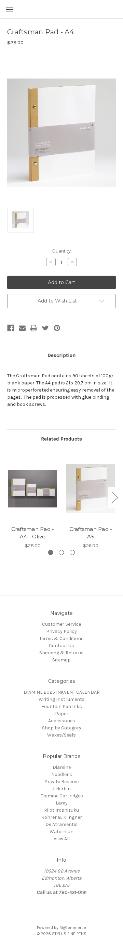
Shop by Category (61, 728)
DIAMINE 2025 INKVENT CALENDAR (62, 692)
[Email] (22, 328)
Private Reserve (61, 781)
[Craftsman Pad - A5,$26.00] (90, 488)
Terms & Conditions (61, 638)
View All (62, 839)
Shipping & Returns (61, 653)
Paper (61, 713)
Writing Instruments (62, 699)
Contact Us (61, 646)
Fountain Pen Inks (61, 706)
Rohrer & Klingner (61, 817)
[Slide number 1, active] (50, 552)
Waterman (61, 831)
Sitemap (61, 660)
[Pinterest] (57, 328)
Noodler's (61, 774)
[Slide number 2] (61, 552)
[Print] (33, 328)
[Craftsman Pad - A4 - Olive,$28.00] (32, 488)
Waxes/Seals (61, 735)
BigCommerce (72, 927)
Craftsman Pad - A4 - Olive (32, 533)
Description (61, 355)
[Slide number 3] (72, 552)
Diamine (62, 767)
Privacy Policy (61, 631)
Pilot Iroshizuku (61, 810)
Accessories (61, 721)
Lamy (62, 803)
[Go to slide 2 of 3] (114, 497)
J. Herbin (61, 789)
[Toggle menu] (9, 9)
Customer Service (61, 624)
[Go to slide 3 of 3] (9, 497)
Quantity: (62, 251)
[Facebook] (10, 328)
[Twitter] (45, 328)
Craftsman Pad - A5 (90, 533)
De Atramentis (61, 824)
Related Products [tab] (61, 439)
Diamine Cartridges (61, 796)
